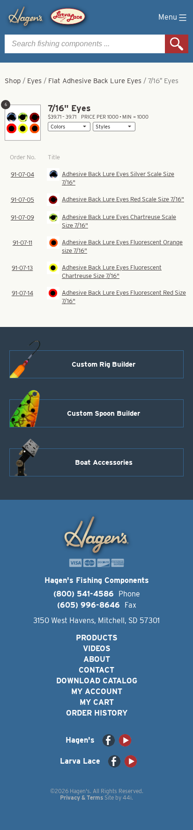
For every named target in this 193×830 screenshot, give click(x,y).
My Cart (97, 702)
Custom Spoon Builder (103, 413)
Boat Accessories (104, 462)
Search (176, 44)
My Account (96, 691)
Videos (97, 648)
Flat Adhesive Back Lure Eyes (94, 81)
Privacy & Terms (81, 797)
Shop (13, 81)
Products (97, 637)
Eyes (34, 81)
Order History (96, 713)
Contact (96, 670)
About (96, 659)
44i (127, 797)
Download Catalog (96, 680)
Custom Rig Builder (103, 364)
